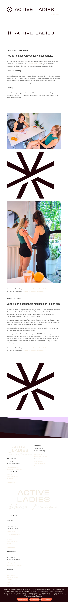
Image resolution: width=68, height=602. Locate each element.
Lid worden (54, 14)
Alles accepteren (23, 599)
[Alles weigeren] (66, 595)
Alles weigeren (34, 599)
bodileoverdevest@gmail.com (33, 291)
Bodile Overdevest (34, 64)
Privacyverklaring (46, 599)
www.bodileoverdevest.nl (36, 289)
